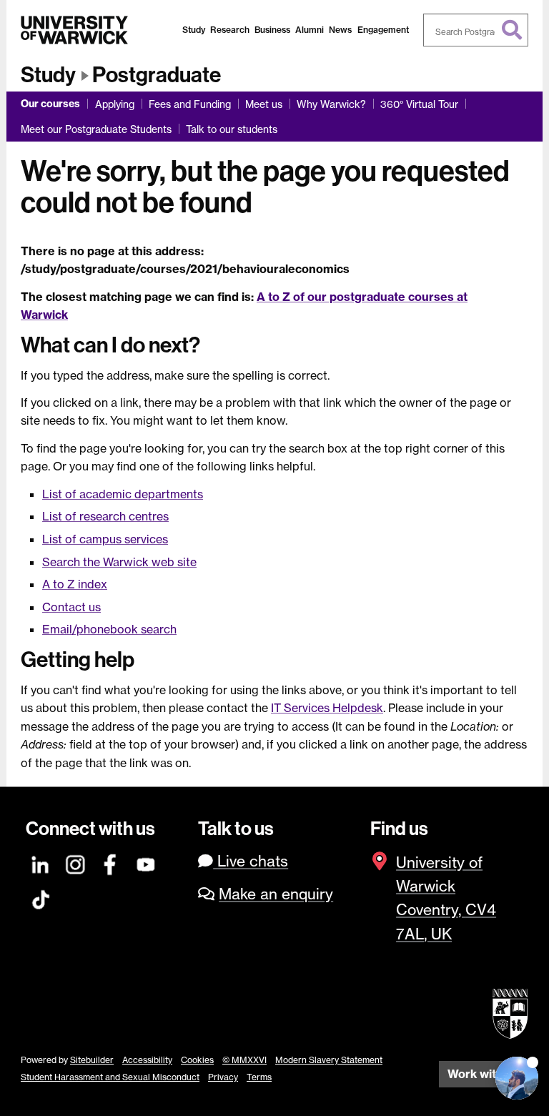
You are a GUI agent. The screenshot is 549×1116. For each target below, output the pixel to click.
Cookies (197, 1060)
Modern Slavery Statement (328, 1060)
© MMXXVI (244, 1060)
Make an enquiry (276, 894)
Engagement (383, 29)
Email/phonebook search (109, 629)
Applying (114, 104)
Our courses (50, 103)
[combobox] (476, 30)
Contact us (71, 607)
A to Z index (74, 584)
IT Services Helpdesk (327, 708)
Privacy (223, 1077)
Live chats (250, 861)
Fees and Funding (190, 104)
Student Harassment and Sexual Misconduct (110, 1077)
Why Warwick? (331, 104)
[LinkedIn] (41, 862)
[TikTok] (41, 898)
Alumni (309, 29)
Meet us (263, 104)
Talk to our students (231, 129)
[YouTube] (147, 862)
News (340, 29)
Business (272, 29)
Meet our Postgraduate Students (96, 129)
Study (193, 29)
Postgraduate (156, 75)
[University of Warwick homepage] (74, 30)
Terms (259, 1077)
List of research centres (105, 516)
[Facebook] (111, 862)
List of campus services (105, 539)
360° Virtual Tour (419, 104)
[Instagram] (76, 862)
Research (229, 29)
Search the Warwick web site (119, 562)
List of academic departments (122, 494)
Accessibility (147, 1060)
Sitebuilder (92, 1060)
